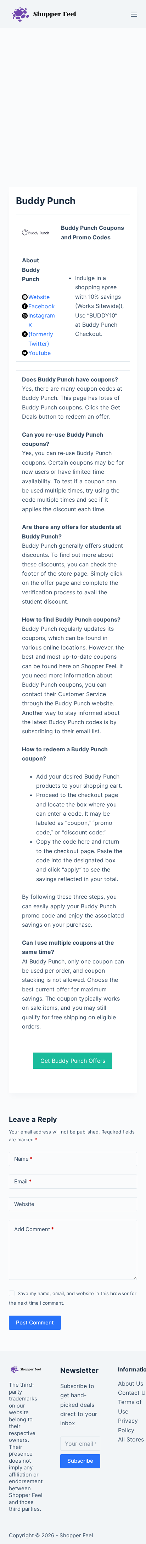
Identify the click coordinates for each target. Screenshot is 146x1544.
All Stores (131, 1439)
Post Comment (35, 1322)
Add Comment (34, 1229)
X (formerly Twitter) (40, 334)
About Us (130, 1383)
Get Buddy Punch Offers (72, 1060)
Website (39, 297)
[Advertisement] (73, 104)
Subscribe (80, 1460)
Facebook (41, 306)
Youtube (39, 352)
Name (23, 1158)
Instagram (41, 315)
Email (23, 1181)
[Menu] (134, 14)
